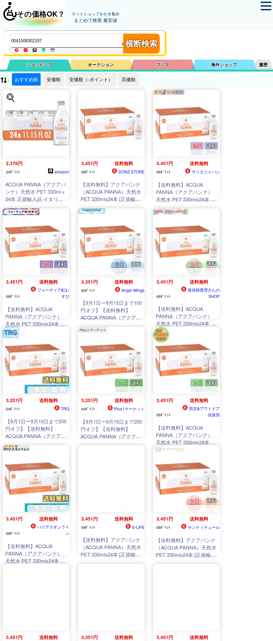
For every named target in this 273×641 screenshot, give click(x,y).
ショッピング (39, 64)
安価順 (54, 79)
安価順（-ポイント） (91, 79)
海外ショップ (224, 64)
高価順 (129, 79)
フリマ (162, 64)
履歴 (263, 64)
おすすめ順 (26, 79)
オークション (101, 64)
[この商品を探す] (10, 98)
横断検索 (141, 43)
